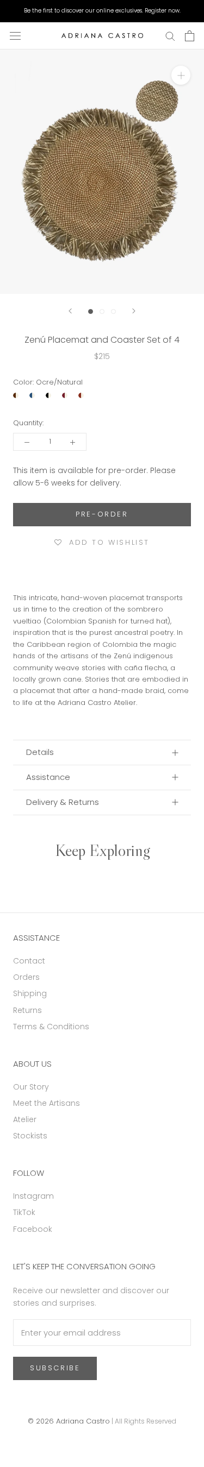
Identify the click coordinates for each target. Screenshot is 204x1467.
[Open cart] (189, 35)
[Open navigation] (15, 36)
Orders (26, 977)
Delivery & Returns (62, 802)
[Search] (170, 35)
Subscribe (55, 1368)
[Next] (133, 310)
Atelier (24, 1119)
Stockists (30, 1136)
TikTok (24, 1212)
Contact (29, 961)
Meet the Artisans (46, 1103)
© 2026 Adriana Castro (69, 1421)
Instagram (33, 1196)
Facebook (32, 1229)
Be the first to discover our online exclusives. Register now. (102, 11)
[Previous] (70, 310)
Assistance (48, 777)
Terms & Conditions (51, 1026)
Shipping (30, 993)
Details (40, 752)
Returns (27, 1010)
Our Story (31, 1087)
